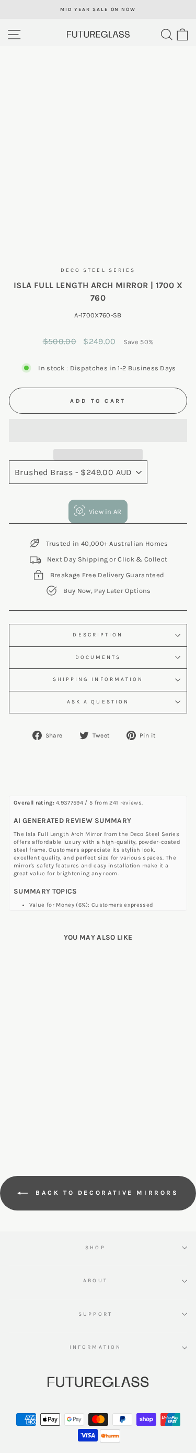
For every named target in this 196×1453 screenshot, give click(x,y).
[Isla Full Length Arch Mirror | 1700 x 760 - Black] (30, 1112)
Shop (95, 1248)
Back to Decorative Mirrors (105, 1192)
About (95, 1281)
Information (95, 1347)
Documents (98, 657)
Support (95, 1314)
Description (98, 635)
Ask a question (98, 702)
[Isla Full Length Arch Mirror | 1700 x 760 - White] (43, 1112)
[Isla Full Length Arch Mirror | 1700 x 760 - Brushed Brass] (55, 1112)
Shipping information (98, 679)
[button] (98, 430)
